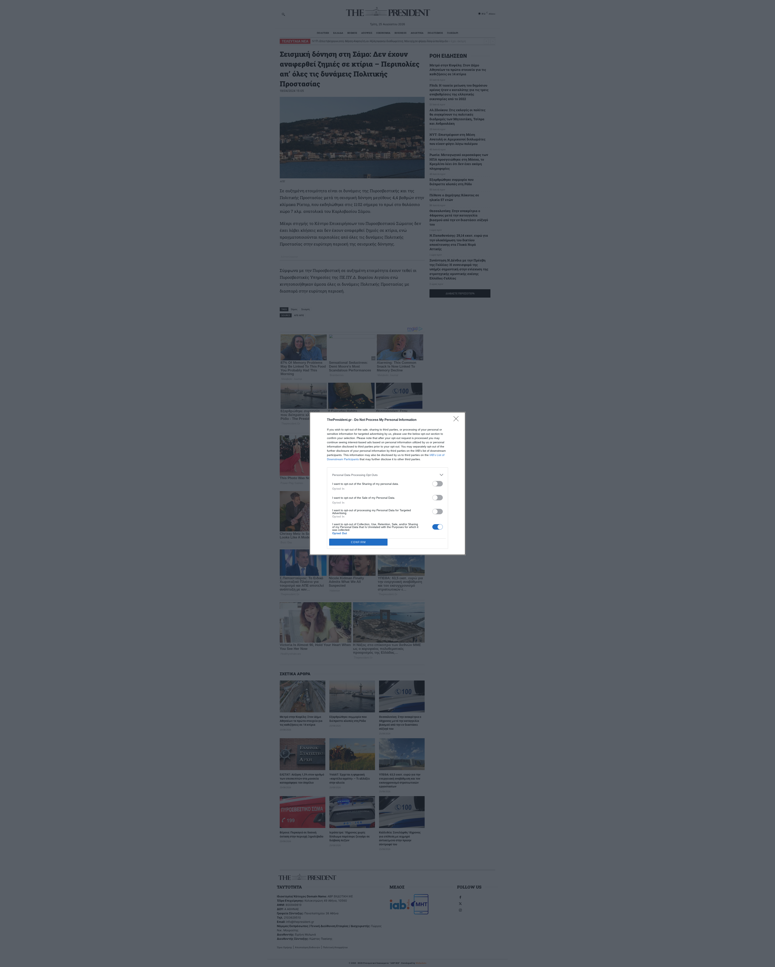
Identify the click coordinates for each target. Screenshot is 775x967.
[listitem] (387, 475)
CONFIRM (358, 542)
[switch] (437, 483)
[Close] (457, 420)
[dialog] (387, 483)
